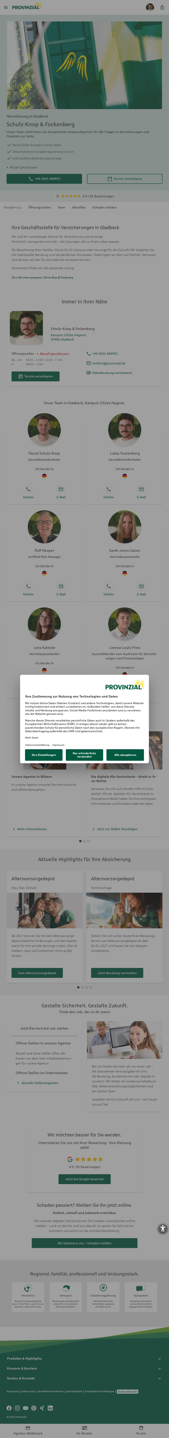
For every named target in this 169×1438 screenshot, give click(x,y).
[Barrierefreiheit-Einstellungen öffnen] (163, 1228)
